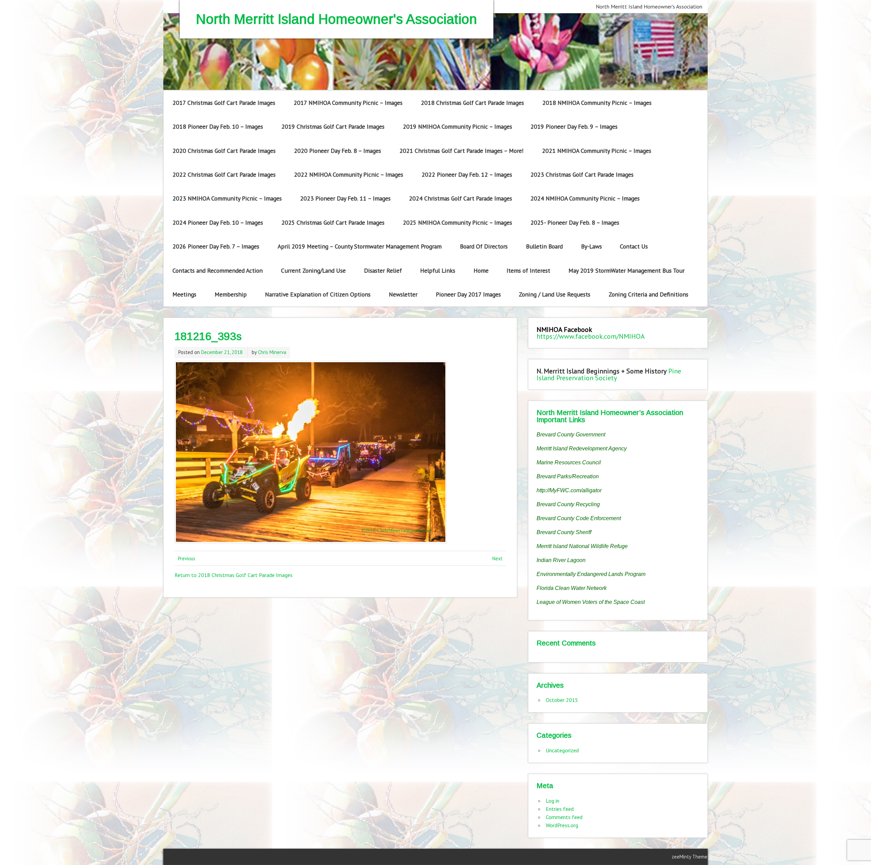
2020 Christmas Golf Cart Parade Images (224, 151)
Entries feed (560, 808)
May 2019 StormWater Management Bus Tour (627, 270)
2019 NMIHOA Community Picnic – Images (457, 126)
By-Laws (591, 246)
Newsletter (403, 294)
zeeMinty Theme (689, 856)
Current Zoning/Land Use (313, 270)
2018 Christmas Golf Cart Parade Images (472, 103)
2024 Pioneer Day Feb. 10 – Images (217, 222)
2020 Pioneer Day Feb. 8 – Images (337, 151)
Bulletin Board (544, 246)
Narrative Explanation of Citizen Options (318, 294)
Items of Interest (528, 270)
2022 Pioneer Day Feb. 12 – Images (467, 174)
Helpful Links (437, 270)
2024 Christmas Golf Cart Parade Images (460, 198)
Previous (186, 558)
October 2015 (562, 699)
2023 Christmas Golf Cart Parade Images (582, 174)
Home (481, 270)
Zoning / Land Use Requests (554, 294)
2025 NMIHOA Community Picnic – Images (457, 222)
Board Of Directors (484, 246)
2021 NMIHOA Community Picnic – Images (596, 151)
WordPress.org (562, 825)
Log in (552, 800)
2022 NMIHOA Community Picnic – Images (348, 174)
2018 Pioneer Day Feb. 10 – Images (217, 126)
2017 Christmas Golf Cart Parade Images (223, 103)
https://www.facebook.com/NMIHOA (591, 336)
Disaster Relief (383, 270)
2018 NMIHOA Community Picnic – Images (597, 103)
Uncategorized (562, 750)
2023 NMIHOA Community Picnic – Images (227, 198)
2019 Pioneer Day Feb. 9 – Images (574, 126)
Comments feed (564, 817)
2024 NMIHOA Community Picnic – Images (585, 198)
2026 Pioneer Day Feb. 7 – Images (215, 246)
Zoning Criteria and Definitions (648, 294)
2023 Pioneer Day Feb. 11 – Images (345, 198)
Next (497, 558)
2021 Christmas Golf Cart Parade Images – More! (461, 151)
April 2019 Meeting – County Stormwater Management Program (360, 246)
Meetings (184, 294)
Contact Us (634, 246)
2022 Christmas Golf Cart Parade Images (224, 174)
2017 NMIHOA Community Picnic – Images (348, 103)
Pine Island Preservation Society (609, 374)
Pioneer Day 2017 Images (468, 294)
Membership (231, 294)
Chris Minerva (272, 352)
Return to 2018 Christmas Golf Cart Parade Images (234, 575)
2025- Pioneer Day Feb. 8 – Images (574, 222)
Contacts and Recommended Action (217, 270)
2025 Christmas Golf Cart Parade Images (332, 222)
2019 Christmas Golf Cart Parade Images (332, 126)
